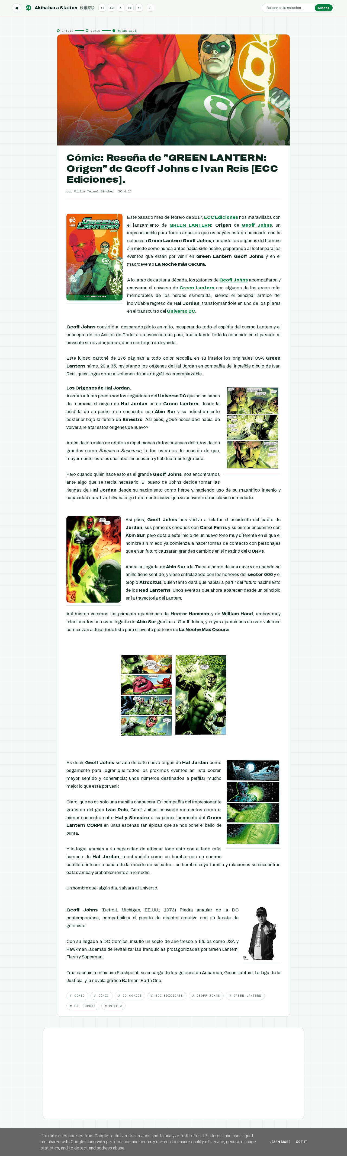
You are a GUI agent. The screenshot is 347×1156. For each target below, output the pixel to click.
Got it (301, 1142)
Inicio (67, 30)
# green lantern (245, 995)
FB (129, 7)
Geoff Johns (257, 225)
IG (111, 7)
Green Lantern (196, 288)
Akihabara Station (60, 7)
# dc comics (130, 995)
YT (139, 7)
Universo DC (181, 311)
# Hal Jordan (83, 1006)
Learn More (279, 1142)
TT (102, 7)
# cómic (101, 995)
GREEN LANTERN (190, 225)
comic (95, 30)
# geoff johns (206, 995)
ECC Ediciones (221, 217)
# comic (77, 995)
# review (113, 1006)
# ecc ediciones (167, 995)
